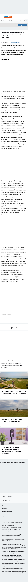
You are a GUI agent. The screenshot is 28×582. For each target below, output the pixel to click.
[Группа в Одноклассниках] (5, 500)
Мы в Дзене (20, 20)
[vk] (12, 328)
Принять (22, 25)
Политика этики (5, 508)
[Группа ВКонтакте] (3, 500)
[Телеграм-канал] (7, 500)
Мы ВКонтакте (12, 20)
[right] (26, 21)
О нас (3, 516)
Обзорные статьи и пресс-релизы (9, 505)
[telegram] (16, 328)
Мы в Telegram (4, 20)
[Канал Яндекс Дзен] (9, 500)
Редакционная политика (7, 511)
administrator (15, 43)
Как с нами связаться (6, 513)
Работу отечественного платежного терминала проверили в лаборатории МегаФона (11, 366)
